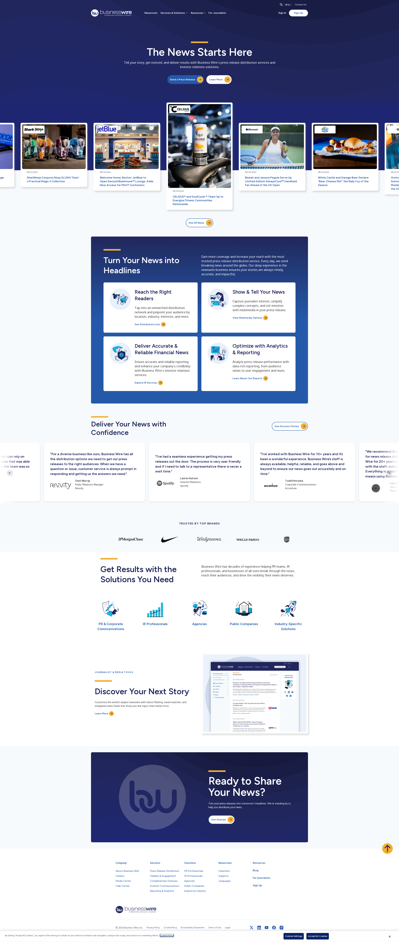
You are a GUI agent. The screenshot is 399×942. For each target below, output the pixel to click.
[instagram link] (281, 928)
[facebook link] (274, 928)
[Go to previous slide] (10, 473)
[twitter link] (251, 927)
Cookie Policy (167, 935)
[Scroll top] (387, 848)
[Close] (390, 936)
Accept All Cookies (317, 936)
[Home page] (111, 13)
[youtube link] (266, 927)
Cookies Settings (293, 936)
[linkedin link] (259, 928)
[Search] (281, 4)
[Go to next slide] (389, 473)
